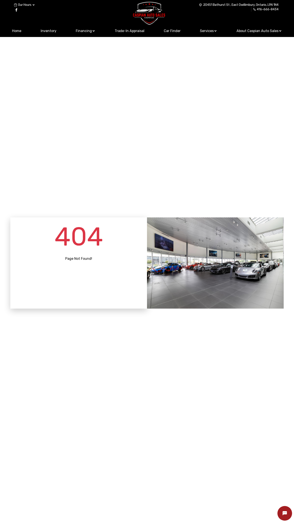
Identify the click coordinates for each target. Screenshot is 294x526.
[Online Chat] (284, 513)
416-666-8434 (268, 9)
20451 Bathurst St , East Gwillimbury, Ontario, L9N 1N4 (241, 5)
